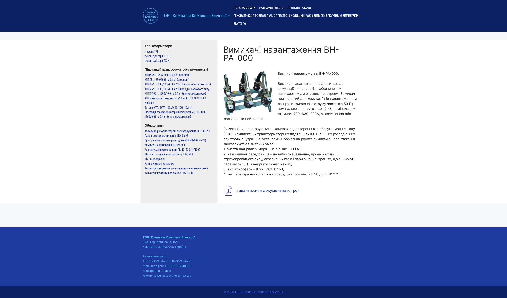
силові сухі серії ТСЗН (157, 61)
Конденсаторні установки (159, 163)
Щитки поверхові (155, 159)
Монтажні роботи (271, 8)
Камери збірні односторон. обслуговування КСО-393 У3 (177, 131)
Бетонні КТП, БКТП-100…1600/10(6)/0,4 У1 (168, 107)
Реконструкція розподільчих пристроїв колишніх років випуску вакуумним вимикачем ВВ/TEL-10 (296, 20)
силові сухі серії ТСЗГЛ (157, 56)
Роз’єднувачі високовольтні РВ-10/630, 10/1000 (172, 150)
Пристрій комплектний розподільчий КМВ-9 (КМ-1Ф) (175, 140)
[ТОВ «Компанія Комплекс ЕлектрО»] (150, 16)
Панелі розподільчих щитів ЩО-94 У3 (166, 136)
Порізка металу (244, 8)
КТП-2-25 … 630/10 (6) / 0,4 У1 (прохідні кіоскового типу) (177, 89)
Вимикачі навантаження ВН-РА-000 (165, 145)
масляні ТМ (151, 51)
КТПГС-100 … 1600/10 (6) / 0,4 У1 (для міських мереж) (175, 93)
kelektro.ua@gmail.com (157, 275)
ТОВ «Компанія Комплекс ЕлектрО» (196, 16)
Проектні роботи (299, 8)
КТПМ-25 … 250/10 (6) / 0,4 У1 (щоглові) (167, 75)
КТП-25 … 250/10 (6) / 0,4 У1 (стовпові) (167, 80)
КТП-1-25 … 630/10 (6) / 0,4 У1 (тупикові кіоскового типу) (178, 84)
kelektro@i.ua (182, 275)
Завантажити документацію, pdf (267, 190)
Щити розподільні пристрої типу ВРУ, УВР (169, 154)
